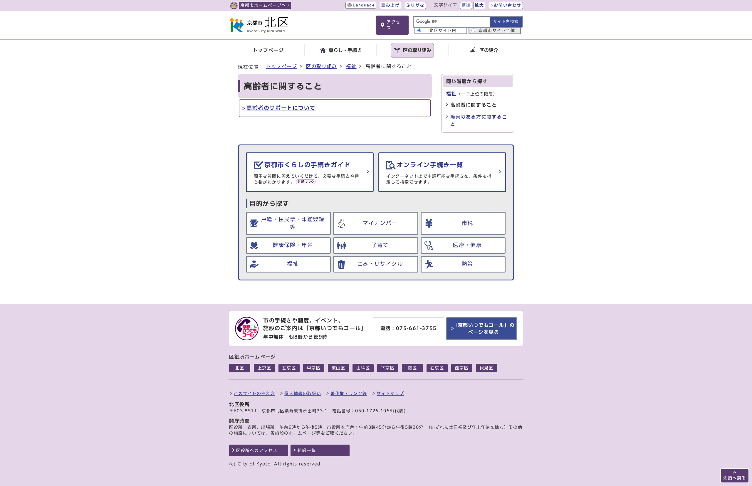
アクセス (393, 25)
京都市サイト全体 (497, 30)
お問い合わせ (507, 5)
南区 (412, 368)
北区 (239, 368)
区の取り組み (321, 66)
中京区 (314, 368)
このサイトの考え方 (254, 393)
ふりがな (415, 5)
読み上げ (390, 5)
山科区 (363, 368)
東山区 (338, 368)
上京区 (264, 368)
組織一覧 (307, 450)
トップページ (281, 66)
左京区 (289, 368)
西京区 (462, 368)
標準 (466, 5)
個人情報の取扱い (302, 393)
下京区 (388, 368)
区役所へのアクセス (256, 450)
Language (364, 5)
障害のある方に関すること (478, 120)
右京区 (437, 368)
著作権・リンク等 (348, 393)
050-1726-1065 (374, 411)
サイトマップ (390, 393)
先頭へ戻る (734, 478)
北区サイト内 (443, 30)
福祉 (351, 66)
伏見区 (487, 368)
